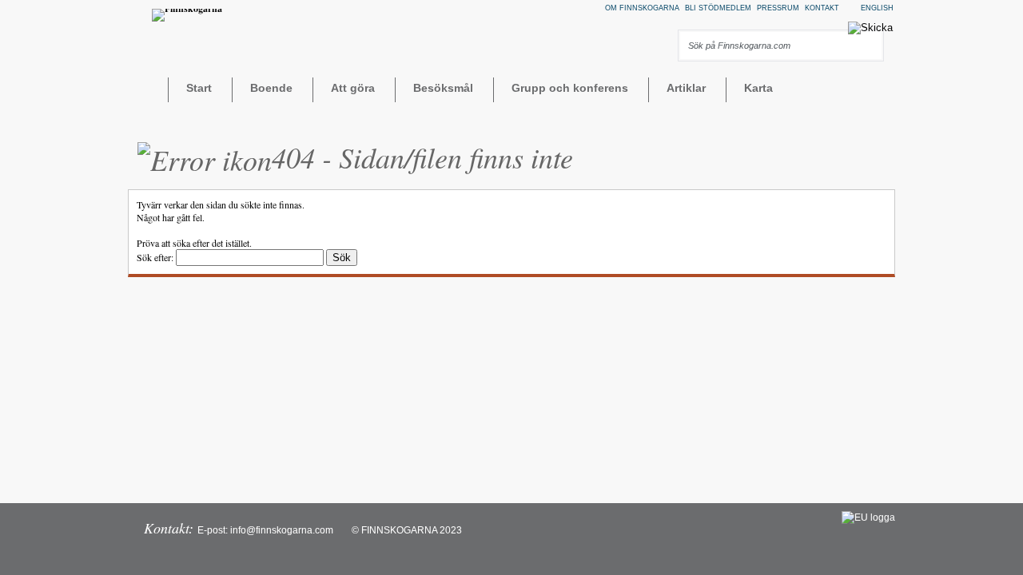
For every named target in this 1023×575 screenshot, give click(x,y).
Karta (758, 87)
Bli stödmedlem (718, 8)
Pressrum (778, 8)
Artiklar (686, 87)
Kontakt (822, 8)
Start (199, 87)
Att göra (353, 87)
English (877, 8)
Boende (271, 87)
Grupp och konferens (570, 87)
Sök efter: (155, 257)
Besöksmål (443, 87)
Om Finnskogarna (642, 8)
